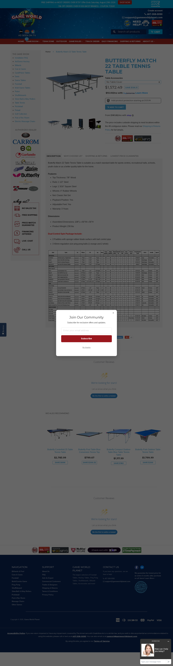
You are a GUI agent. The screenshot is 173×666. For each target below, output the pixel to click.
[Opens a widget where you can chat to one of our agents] (155, 651)
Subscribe (86, 338)
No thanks (86, 347)
